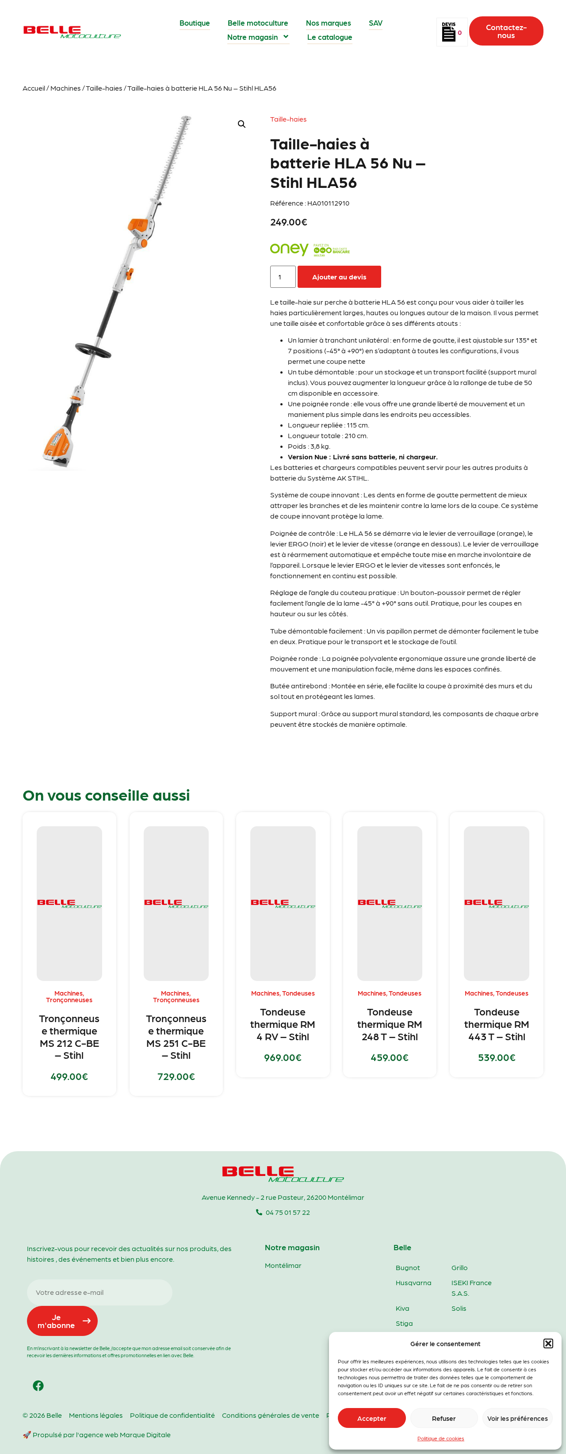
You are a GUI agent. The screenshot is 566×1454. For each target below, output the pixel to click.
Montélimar (283, 1265)
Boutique (195, 22)
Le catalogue (329, 36)
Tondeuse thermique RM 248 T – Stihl (389, 1023)
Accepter (371, 1418)
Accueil (34, 88)
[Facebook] (38, 1385)
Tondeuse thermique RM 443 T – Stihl (496, 1023)
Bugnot (408, 1267)
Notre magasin (252, 36)
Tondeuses (298, 993)
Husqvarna (414, 1282)
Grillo (459, 1267)
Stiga (404, 1323)
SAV (375, 22)
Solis (459, 1308)
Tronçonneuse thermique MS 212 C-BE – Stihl (69, 1036)
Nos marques (328, 22)
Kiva (402, 1308)
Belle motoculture (258, 22)
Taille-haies (104, 88)
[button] (548, 1343)
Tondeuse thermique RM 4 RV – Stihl (282, 1023)
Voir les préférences (517, 1418)
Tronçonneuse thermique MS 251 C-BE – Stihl (176, 1036)
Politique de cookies (440, 1438)
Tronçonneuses (69, 1000)
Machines (65, 88)
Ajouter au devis (339, 276)
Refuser (444, 1418)
